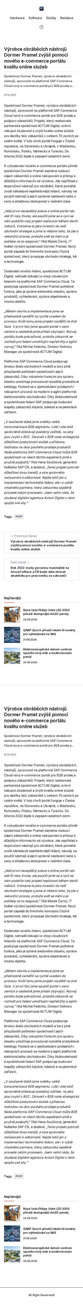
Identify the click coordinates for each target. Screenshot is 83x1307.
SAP (19, 516)
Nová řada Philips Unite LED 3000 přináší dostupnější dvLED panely (46, 612)
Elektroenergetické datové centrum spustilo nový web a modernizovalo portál (47, 653)
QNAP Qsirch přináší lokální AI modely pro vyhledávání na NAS (49, 632)
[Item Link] (12, 615)
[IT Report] (41, 8)
